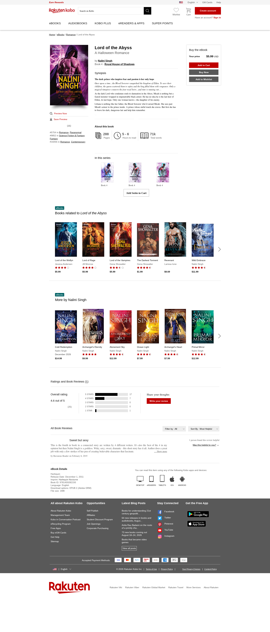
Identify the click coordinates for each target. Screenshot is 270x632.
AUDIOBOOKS (78, 23)
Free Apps (56, 528)
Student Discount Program (100, 519)
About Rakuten (211, 587)
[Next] (219, 249)
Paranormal (75, 132)
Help (218, 2)
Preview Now (60, 113)
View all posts (129, 548)
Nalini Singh (105, 60)
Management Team (60, 515)
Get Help (55, 537)
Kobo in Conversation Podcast (65, 519)
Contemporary (78, 142)
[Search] (147, 11)
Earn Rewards (56, 2)
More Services (193, 587)
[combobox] (174, 429)
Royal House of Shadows (120, 64)
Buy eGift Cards (58, 532)
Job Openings (93, 524)
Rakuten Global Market (153, 587)
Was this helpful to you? (204, 445)
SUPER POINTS (163, 23)
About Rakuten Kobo (61, 510)
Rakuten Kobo (62, 10)
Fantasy (54, 138)
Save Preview (60, 119)
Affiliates (91, 515)
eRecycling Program (61, 524)
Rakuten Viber (132, 587)
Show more (160, 451)
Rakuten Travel (175, 587)
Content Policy (210, 569)
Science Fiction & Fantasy (72, 135)
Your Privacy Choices (191, 569)
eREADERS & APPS (131, 23)
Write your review (159, 401)
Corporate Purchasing (97, 528)
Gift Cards (207, 2)
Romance (64, 132)
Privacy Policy (167, 569)
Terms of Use (151, 569)
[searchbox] (114, 11)
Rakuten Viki (116, 587)
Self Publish (92, 510)
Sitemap (55, 541)
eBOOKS (55, 23)
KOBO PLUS (103, 23)
